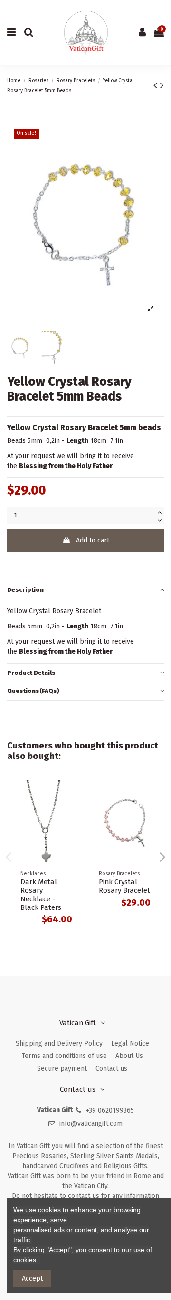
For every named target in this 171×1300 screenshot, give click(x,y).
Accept (32, 1278)
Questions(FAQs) (33, 690)
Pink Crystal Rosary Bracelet (124, 886)
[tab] (85, 590)
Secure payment (62, 1069)
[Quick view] (72, 794)
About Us (129, 1056)
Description (25, 589)
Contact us (111, 1069)
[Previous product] (156, 85)
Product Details (31, 672)
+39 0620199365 (110, 1110)
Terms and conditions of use (64, 1056)
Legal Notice (130, 1043)
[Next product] (162, 85)
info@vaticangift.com (91, 1124)
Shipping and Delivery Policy (59, 1043)
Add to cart (92, 540)
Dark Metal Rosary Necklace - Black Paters (40, 895)
